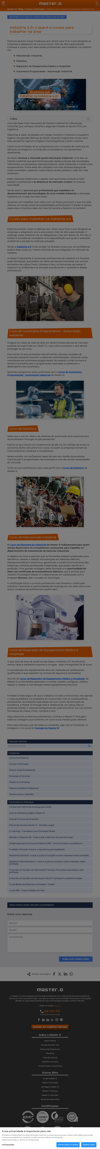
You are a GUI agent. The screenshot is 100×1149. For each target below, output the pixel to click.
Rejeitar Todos (89, 1145)
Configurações (8, 1144)
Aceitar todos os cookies (68, 1145)
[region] (50, 1138)
